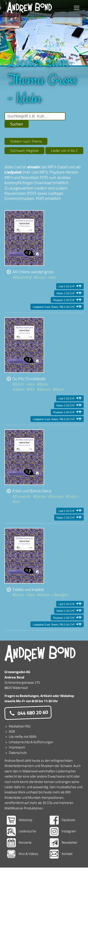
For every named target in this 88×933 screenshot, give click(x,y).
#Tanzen (43, 389)
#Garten (39, 496)
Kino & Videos (28, 853)
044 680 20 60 (32, 712)
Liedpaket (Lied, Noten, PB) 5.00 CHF (57, 306)
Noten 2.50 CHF (68, 293)
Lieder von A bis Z (64, 150)
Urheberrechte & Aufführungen (31, 742)
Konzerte (25, 842)
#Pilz (30, 389)
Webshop (25, 819)
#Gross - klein (45, 277)
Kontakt (66, 853)
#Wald (58, 389)
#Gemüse (55, 496)
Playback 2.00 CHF (67, 300)
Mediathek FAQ (19, 726)
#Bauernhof (21, 277)
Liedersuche (27, 831)
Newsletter (69, 842)
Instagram (68, 831)
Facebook (68, 819)
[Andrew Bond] (40, 653)
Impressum (17, 747)
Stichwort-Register (24, 150)
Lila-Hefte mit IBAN (22, 736)
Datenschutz (18, 752)
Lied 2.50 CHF (69, 286)
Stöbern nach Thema (26, 141)
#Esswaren (21, 496)
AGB (12, 731)
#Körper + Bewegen (52, 595)
